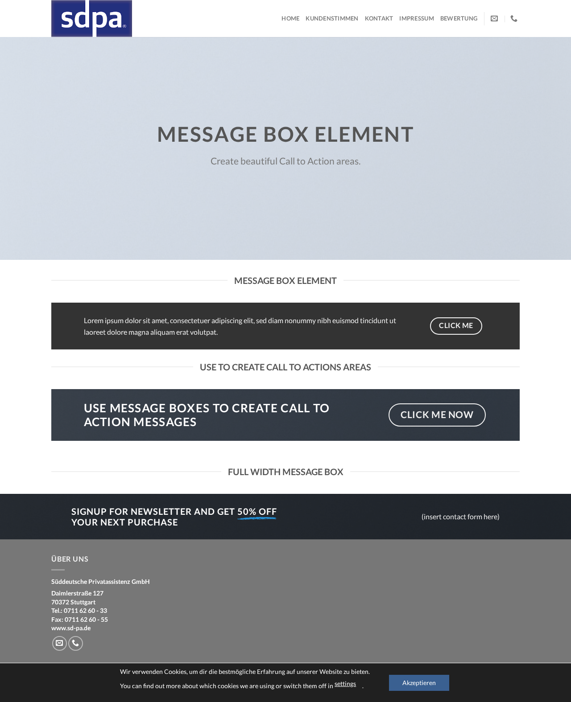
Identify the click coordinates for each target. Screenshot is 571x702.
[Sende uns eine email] (59, 643)
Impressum (416, 18)
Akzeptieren (419, 682)
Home (290, 18)
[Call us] (75, 643)
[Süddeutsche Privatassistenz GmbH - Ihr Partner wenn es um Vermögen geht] (96, 18)
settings (345, 683)
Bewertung (458, 18)
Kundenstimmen (332, 18)
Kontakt (379, 18)
